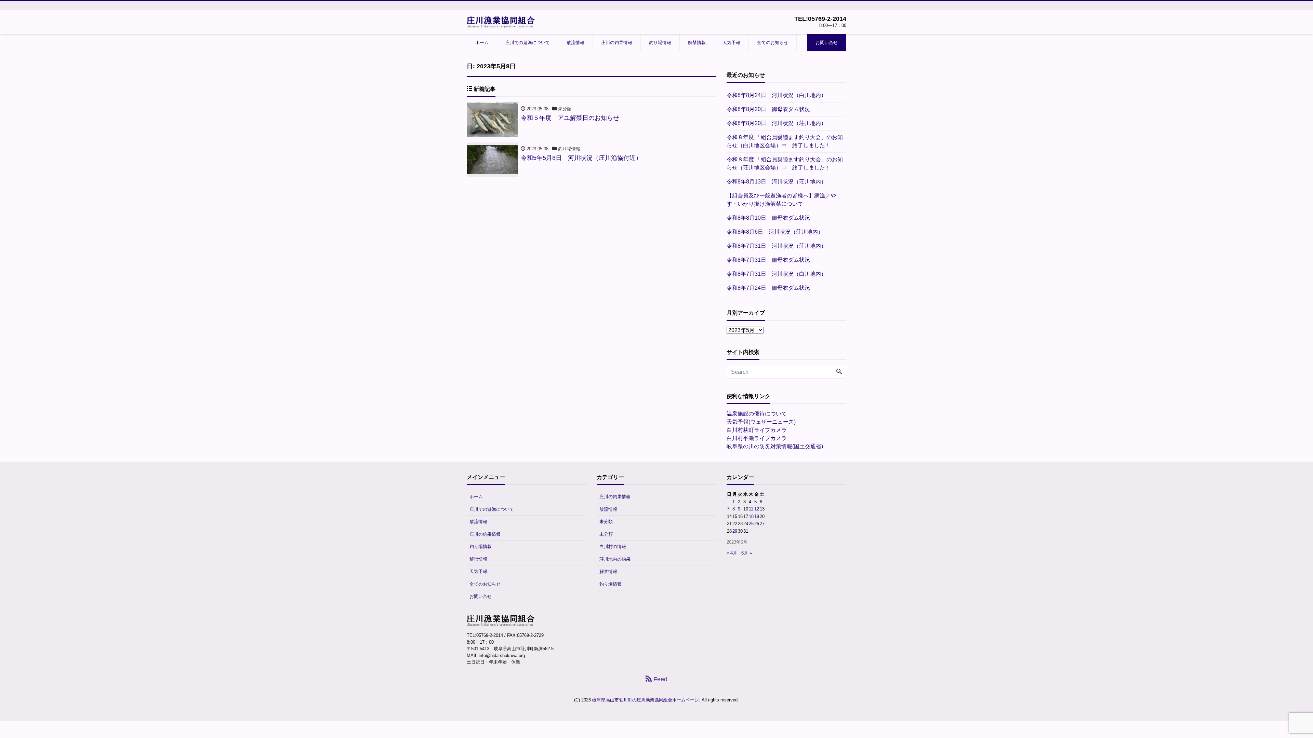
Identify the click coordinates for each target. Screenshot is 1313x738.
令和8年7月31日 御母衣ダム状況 (768, 260)
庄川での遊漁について (527, 42)
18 (751, 516)
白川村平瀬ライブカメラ (757, 438)
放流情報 (575, 42)
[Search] (839, 372)
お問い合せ (826, 42)
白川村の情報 (612, 546)
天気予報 (731, 42)
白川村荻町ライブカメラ (757, 430)
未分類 (606, 521)
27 (762, 523)
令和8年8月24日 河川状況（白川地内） (776, 95)
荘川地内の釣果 (615, 559)
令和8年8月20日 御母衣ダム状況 (768, 109)
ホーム (482, 42)
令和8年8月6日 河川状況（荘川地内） (775, 232)
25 (751, 523)
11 (751, 508)
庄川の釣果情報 (616, 42)
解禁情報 (697, 42)
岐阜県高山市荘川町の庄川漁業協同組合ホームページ (645, 699)
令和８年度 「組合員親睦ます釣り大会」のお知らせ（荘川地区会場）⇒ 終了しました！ (785, 163)
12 (756, 508)
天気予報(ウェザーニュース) (761, 422)
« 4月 (732, 553)
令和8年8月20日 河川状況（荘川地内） (776, 123)
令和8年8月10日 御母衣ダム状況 (768, 218)
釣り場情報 (660, 42)
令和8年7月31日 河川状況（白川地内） (776, 274)
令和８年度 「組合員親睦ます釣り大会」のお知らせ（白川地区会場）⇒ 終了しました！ (785, 141)
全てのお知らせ (772, 42)
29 (734, 531)
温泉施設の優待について (757, 413)
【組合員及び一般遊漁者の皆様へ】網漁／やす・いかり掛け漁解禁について (781, 200)
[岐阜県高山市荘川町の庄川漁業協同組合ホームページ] (501, 21)
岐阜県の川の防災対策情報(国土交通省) (775, 446)
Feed (659, 679)
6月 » (746, 553)
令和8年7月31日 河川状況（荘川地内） (776, 246)
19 (756, 516)
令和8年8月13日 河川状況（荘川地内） (776, 181)
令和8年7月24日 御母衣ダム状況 (768, 288)
